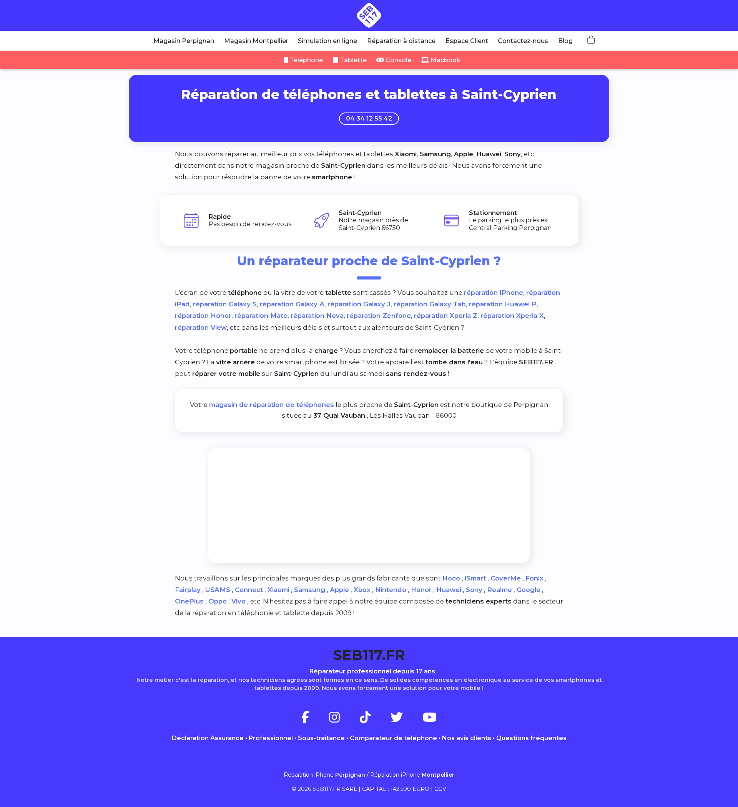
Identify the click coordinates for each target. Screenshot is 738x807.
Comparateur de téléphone (393, 738)
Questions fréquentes (531, 738)
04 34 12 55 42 (369, 118)
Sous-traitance (321, 738)
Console (397, 60)
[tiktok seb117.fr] (374, 719)
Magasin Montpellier (256, 41)
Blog (565, 41)
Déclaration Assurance (208, 738)
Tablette (352, 60)
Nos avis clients (466, 738)
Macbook (444, 60)
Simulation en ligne (327, 41)
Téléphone (305, 60)
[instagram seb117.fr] (343, 719)
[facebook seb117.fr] (314, 719)
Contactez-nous (523, 41)
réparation (493, 292)
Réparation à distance (401, 41)
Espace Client (466, 41)
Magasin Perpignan (183, 41)
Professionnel (271, 738)
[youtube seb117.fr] (430, 719)
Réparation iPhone (324, 774)
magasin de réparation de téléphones (271, 404)
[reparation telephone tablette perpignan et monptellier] (369, 15)
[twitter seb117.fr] (406, 719)
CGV (440, 789)
